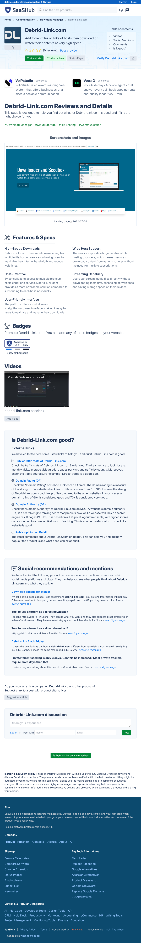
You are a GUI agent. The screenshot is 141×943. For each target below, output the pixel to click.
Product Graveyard (84, 880)
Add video (12, 418)
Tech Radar (79, 858)
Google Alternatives (84, 869)
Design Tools (56, 910)
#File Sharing (67, 124)
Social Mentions (123, 40)
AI (5, 910)
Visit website (34, 58)
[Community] (127, 10)
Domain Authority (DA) (31, 504)
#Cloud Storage (45, 124)
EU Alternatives (81, 897)
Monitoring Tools (44, 920)
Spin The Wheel (115, 929)
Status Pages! (13, 874)
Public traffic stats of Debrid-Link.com (41, 461)
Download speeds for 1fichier (31, 591)
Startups (47, 2)
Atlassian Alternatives (85, 874)
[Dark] (26, 349)
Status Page (76, 58)
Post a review (68, 50)
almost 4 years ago (90, 649)
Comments (120, 44)
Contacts (38, 841)
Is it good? (120, 48)
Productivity (37, 915)
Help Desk (20, 915)
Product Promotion (17, 841)
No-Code (16, 910)
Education (77, 920)
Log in (14, 732)
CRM (7, 915)
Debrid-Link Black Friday (28, 641)
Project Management (17, 920)
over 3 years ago (21, 603)
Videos (117, 36)
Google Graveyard (84, 886)
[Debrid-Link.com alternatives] (12, 35)
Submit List (11, 886)
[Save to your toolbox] (12, 47)
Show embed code (17, 352)
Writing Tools (114, 915)
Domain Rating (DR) (28, 480)
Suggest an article (17, 697)
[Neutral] (17, 349)
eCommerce (88, 915)
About (63, 841)
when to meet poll (30, 935)
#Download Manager (18, 124)
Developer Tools (35, 910)
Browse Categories (16, 858)
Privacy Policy (28, 929)
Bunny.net (77, 929)
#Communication (90, 124)
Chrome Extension (16, 869)
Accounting (70, 915)
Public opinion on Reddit (32, 532)
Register (123, 2)
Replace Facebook (84, 863)
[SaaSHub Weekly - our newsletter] (121, 10)
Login (134, 2)
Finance (63, 920)
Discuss (52, 841)
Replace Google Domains (88, 891)
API (72, 841)
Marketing (54, 915)
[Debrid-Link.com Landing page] (70, 180)
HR (101, 915)
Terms (43, 929)
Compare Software (16, 863)
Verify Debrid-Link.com (112, 58)
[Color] (9, 349)
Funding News (13, 880)
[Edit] (133, 58)
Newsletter (11, 891)
